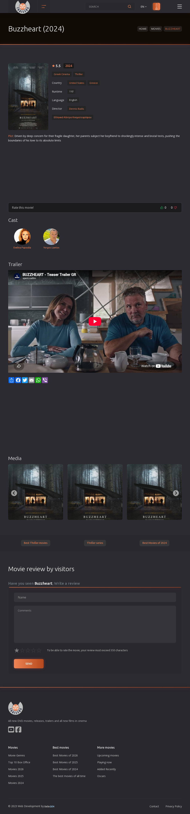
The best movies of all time (69, 776)
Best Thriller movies (36, 542)
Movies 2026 (16, 769)
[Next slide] (176, 493)
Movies (156, 28)
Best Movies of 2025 (65, 762)
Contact (154, 806)
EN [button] (142, 6)
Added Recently (106, 769)
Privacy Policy (174, 806)
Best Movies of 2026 (65, 755)
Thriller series (95, 542)
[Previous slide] (14, 493)
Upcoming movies (108, 755)
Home (143, 28)
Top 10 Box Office (19, 762)
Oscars (101, 776)
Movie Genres (16, 755)
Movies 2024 (16, 783)
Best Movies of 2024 (154, 542)
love (32, 140)
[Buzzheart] (28, 96)
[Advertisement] (95, 171)
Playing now (104, 762)
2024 (68, 66)
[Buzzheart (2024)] (35, 492)
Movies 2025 (16, 776)
